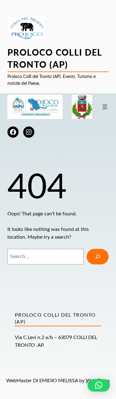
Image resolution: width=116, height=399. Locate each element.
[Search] (98, 256)
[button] (99, 385)
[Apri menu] (105, 107)
